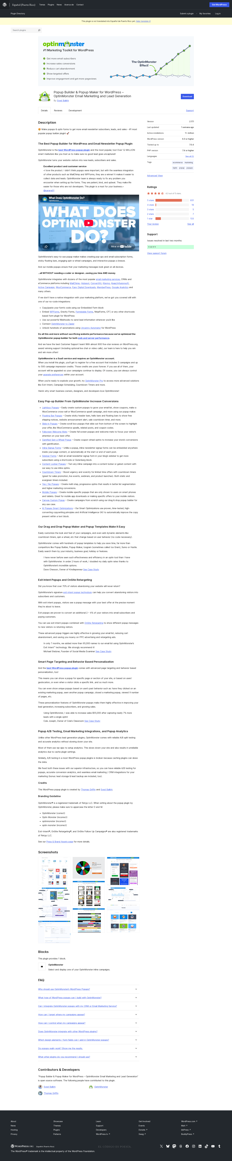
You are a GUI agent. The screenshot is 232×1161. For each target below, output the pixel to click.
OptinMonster (101, 1086)
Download (187, 96)
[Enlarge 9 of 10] (135, 891)
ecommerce (178, 163)
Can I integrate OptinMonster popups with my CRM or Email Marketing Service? (77, 1006)
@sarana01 (49, 190)
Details (44, 110)
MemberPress (104, 287)
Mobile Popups (49, 492)
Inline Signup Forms (51, 448)
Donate (143, 1130)
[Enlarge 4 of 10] (67, 924)
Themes (57, 1125)
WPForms (54, 311)
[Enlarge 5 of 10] (101, 860)
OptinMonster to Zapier (62, 323)
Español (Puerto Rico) (45, 1146)
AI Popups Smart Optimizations (57, 508)
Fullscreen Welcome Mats (54, 431)
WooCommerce (63, 287)
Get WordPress (219, 4)
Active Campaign (46, 287)
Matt (184, 1125)
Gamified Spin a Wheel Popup (56, 439)
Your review (153, 224)
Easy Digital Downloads (84, 287)
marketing (189, 163)
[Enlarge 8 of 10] (135, 860)
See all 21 (189, 156)
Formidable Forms (84, 311)
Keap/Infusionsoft (120, 283)
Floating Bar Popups (52, 415)
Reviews (58, 110)
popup (181, 168)
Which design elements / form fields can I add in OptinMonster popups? (73, 1040)
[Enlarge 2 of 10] (67, 891)
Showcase (58, 1121)
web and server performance (93, 338)
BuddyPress (187, 1134)
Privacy (14, 1134)
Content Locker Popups (54, 464)
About (13, 1121)
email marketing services (108, 279)
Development (75, 110)
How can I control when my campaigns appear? (61, 1023)
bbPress (186, 1130)
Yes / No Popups (50, 484)
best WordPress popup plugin (74, 150)
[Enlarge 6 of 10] (101, 884)
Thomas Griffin (88, 789)
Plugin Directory (18, 13)
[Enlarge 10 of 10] (135, 907)
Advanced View (155, 175)
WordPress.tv (103, 1134)
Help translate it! (143, 21)
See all (190, 224)
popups (190, 168)
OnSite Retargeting (94, 623)
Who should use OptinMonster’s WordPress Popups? (64, 989)
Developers (101, 1130)
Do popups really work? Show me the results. (60, 1048)
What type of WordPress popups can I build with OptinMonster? (70, 997)
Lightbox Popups (50, 407)
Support (190, 110)
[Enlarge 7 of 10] (101, 911)
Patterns (57, 1134)
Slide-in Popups (49, 423)
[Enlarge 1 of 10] (67, 860)
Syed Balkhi (63, 100)
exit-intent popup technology (77, 592)
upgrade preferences (53, 374)
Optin (175, 168)
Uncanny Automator (91, 327)
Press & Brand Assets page (59, 841)
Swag (142, 1134)
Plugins (56, 1130)
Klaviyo (106, 283)
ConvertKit (96, 283)
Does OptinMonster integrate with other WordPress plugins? (67, 1031)
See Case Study (91, 569)
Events (142, 1125)
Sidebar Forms (49, 456)
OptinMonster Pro (94, 380)
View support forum (156, 253)
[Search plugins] (39, 30)
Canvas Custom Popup (53, 500)
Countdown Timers (51, 472)
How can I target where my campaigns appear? (61, 1014)
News (13, 1125)
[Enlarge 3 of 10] (67, 907)
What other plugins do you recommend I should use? (64, 1057)
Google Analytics (120, 287)
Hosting (14, 1130)
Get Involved (144, 1121)
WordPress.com (189, 1121)
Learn (98, 1121)
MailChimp (75, 283)
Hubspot (85, 283)
